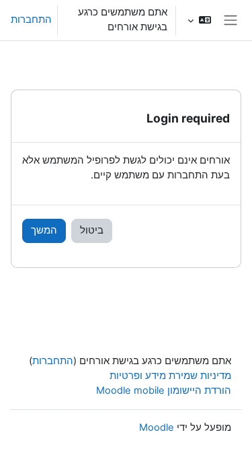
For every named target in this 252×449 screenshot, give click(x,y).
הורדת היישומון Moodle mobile (163, 390)
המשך (44, 230)
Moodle (156, 427)
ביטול (91, 230)
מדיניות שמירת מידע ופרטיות (170, 376)
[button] (199, 20)
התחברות (31, 19)
